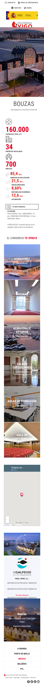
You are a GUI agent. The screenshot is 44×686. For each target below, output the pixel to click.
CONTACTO (33, 677)
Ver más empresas (22, 595)
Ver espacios (22, 629)
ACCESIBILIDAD (25, 677)
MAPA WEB (16, 677)
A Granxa (22, 648)
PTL (22, 669)
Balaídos (22, 664)
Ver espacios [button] (22, 265)
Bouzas (22, 658)
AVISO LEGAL (9, 677)
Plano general (18, 207)
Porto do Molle (22, 653)
